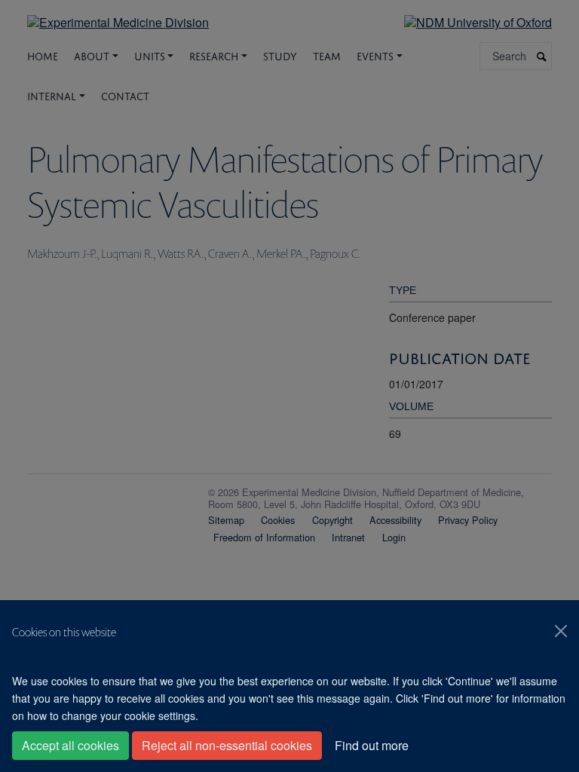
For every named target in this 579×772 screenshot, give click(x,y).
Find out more (372, 745)
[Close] (561, 631)
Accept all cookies (70, 745)
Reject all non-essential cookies (227, 745)
